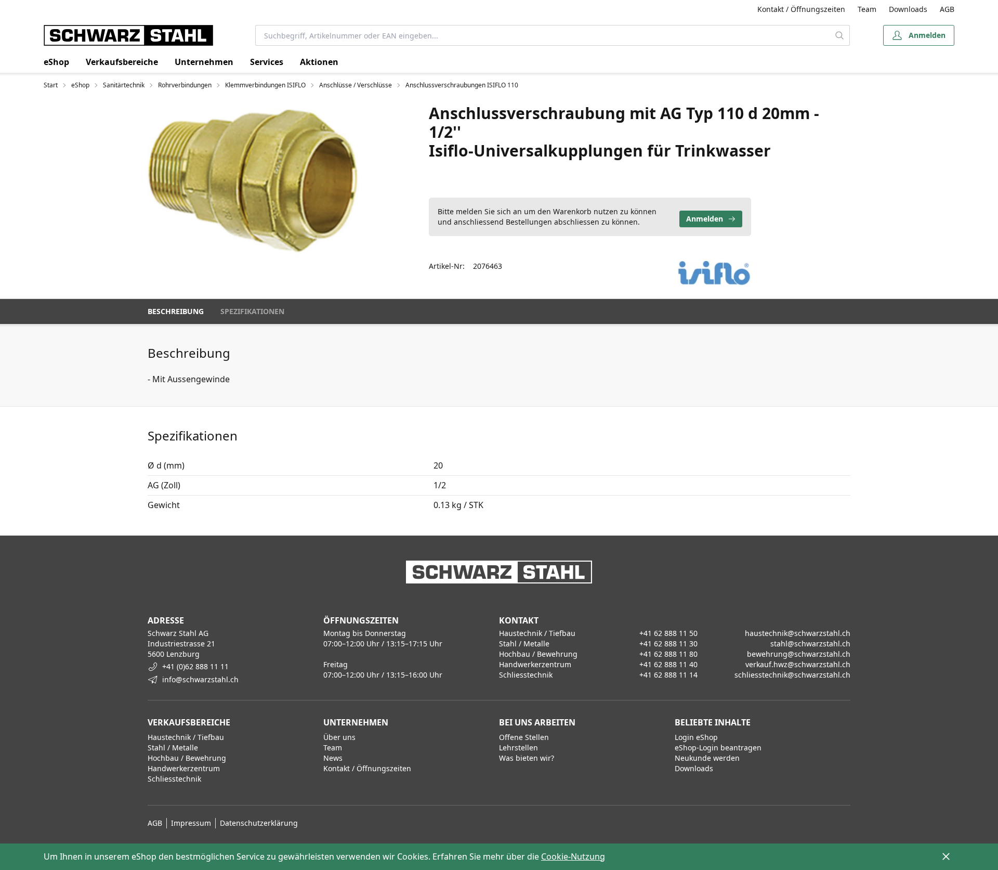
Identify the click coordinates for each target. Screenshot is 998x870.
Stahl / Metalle (173, 747)
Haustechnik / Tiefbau (186, 737)
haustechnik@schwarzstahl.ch (797, 633)
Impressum (191, 823)
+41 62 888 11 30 (668, 643)
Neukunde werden (707, 758)
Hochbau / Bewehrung (187, 758)
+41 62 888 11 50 (668, 633)
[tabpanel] (253, 183)
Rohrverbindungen (185, 85)
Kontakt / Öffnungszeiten (801, 9)
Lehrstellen (518, 747)
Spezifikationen (252, 311)
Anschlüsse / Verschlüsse (355, 85)
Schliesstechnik (174, 779)
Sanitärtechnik (124, 85)
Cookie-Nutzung (573, 856)
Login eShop (696, 737)
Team (867, 9)
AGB (947, 9)
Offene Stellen (524, 737)
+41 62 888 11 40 (668, 664)
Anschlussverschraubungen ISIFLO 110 (461, 85)
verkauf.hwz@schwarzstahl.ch (797, 664)
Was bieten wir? (526, 758)
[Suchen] (840, 35)
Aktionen (319, 62)
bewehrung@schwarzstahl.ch (798, 654)
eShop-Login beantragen (718, 747)
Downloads (908, 9)
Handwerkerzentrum (184, 768)
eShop (56, 62)
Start (51, 85)
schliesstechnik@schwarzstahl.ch (792, 675)
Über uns (339, 737)
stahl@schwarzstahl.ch (810, 643)
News (333, 758)
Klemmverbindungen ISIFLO (265, 85)
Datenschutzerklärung (259, 823)
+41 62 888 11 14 (668, 675)
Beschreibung (176, 311)
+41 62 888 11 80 (668, 654)
